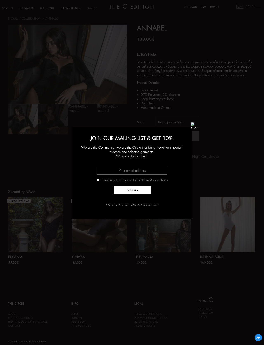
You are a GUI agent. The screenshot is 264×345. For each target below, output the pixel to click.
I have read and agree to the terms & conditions (134, 180)
